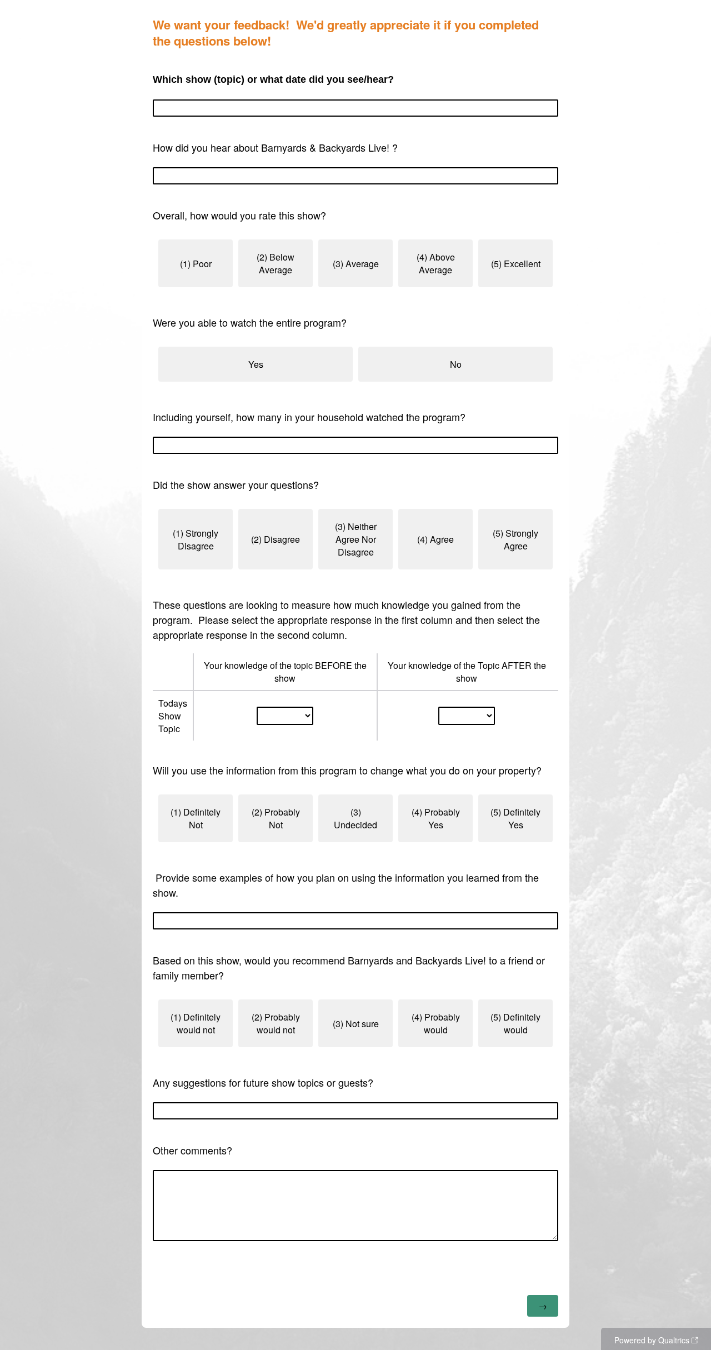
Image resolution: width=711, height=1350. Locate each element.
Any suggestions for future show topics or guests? (263, 1082)
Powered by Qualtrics (651, 1340)
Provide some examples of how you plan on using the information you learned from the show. (346, 884)
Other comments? (192, 1150)
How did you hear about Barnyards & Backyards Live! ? (275, 147)
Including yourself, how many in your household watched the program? (309, 416)
